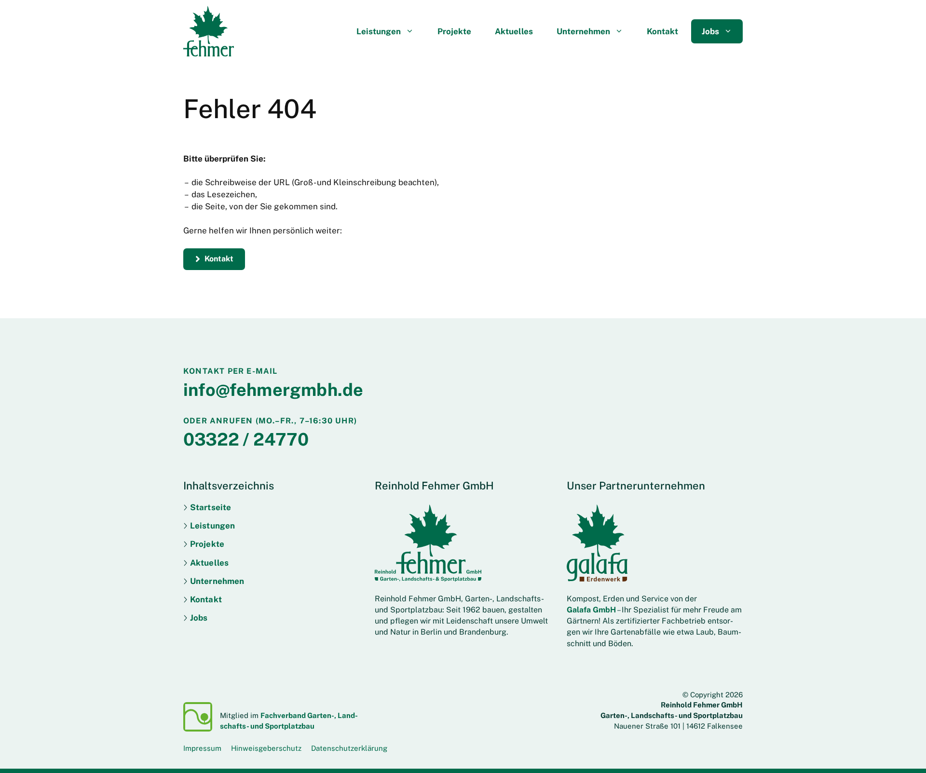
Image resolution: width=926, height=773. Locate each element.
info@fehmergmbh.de (273, 390)
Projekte (454, 31)
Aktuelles (514, 31)
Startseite (210, 507)
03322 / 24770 (246, 439)
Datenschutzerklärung (349, 748)
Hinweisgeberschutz (266, 748)
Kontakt (662, 31)
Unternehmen (583, 31)
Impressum (202, 748)
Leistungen (378, 31)
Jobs (710, 31)
